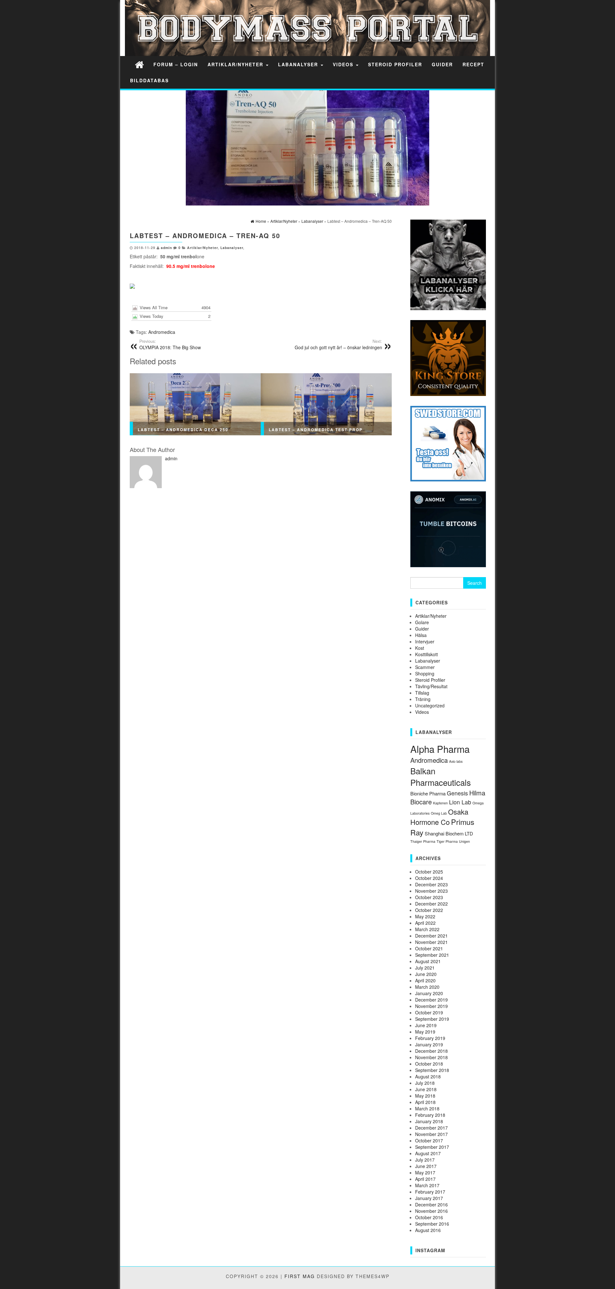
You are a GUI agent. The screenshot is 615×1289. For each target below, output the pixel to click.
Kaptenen (440, 803)
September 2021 (432, 955)
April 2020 (425, 980)
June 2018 (426, 1089)
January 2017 (429, 1198)
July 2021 (425, 967)
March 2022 (427, 929)
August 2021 (428, 961)
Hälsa (421, 635)
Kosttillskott (426, 654)
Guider (442, 64)
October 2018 (429, 1063)
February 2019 (430, 1038)
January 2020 (429, 993)
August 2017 (428, 1153)
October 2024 (429, 878)
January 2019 (429, 1044)
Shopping (424, 673)
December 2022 (431, 903)
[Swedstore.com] (448, 443)
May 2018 (425, 1095)
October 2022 (429, 910)
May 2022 (425, 916)
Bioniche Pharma (428, 793)
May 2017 (425, 1172)
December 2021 (431, 935)
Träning (422, 699)
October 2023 (429, 897)
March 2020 (427, 987)
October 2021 (429, 948)
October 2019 (429, 1012)
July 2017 (425, 1159)
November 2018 (431, 1057)
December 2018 (431, 1051)
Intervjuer (424, 641)
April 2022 (425, 923)
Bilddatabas (149, 80)
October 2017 (429, 1140)
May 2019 (425, 1031)
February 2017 (430, 1191)
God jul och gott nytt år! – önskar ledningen (338, 344)
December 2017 (431, 1127)
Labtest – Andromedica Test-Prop (316, 429)
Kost (419, 648)
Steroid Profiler (395, 64)
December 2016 (431, 1204)
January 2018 (429, 1121)
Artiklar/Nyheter (236, 64)
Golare (422, 622)
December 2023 (431, 884)
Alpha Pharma (440, 748)
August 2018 (428, 1076)
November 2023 (431, 891)
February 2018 (430, 1115)
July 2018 (425, 1083)
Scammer (425, 667)
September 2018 (432, 1070)
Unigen (464, 841)
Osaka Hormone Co (439, 817)
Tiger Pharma (447, 841)
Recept (473, 64)
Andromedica (161, 332)
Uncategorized (430, 705)
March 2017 (427, 1185)
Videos (344, 64)
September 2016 (432, 1224)
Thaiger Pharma (422, 841)
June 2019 (426, 1025)
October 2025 (429, 871)
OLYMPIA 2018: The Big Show (170, 344)
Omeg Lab (439, 813)
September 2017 (432, 1147)
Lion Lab (460, 802)
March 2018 (427, 1108)
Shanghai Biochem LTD (449, 833)
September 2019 (432, 1019)
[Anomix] (448, 528)
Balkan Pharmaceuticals (440, 776)
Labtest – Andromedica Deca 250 (183, 429)
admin (166, 247)
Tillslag (422, 692)
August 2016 (428, 1230)
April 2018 (425, 1102)
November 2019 (431, 1006)
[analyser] (448, 264)
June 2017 (426, 1166)
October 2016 (429, 1217)
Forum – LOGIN (175, 64)
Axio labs (456, 761)
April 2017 (425, 1179)
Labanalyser (299, 64)
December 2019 (431, 999)
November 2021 (431, 942)
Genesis (457, 793)
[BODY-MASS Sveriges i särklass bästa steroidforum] (139, 64)
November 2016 (431, 1211)
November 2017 (431, 1134)
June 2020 (426, 974)
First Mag (299, 1276)
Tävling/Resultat (431, 686)
